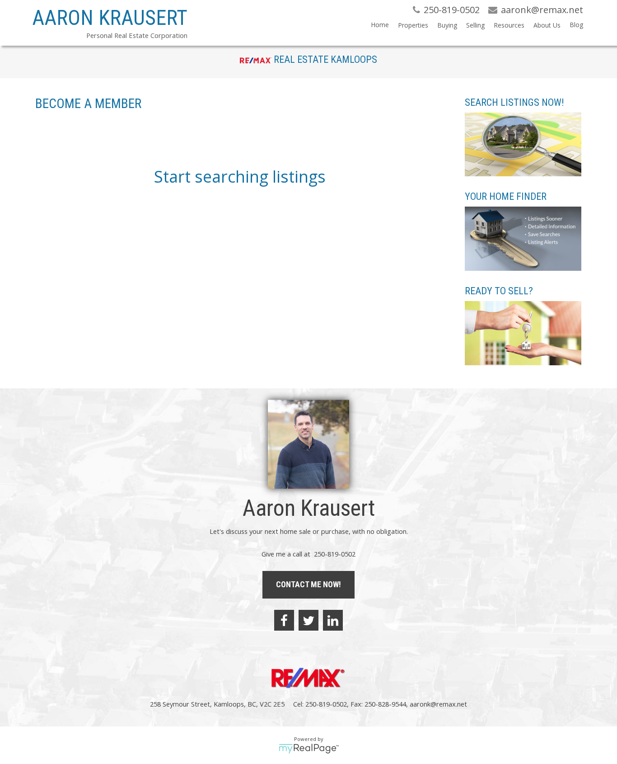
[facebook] (284, 620)
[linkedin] (333, 620)
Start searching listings (240, 176)
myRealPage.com (308, 748)
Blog (576, 24)
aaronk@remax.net (438, 703)
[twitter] (308, 620)
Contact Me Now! (308, 584)
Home (380, 24)
